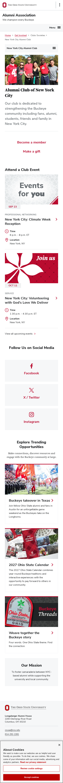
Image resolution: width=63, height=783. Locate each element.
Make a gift (31, 151)
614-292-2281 (12, 734)
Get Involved (21, 35)
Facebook (31, 373)
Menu (52, 27)
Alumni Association (18, 15)
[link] (31, 494)
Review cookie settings (31, 768)
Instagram (31, 421)
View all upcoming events (19, 333)
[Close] (59, 745)
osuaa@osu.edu (12, 730)
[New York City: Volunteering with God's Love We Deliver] (31, 290)
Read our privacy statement (33, 762)
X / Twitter (31, 397)
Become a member (31, 142)
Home (8, 35)
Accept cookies (31, 777)
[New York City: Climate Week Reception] (31, 211)
